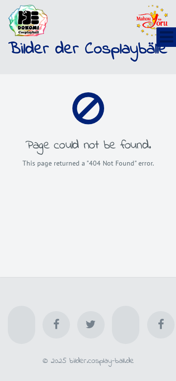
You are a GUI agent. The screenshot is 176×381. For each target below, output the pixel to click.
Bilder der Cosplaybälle (88, 49)
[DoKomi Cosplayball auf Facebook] (56, 325)
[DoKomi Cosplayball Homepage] (21, 325)
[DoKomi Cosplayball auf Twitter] (91, 325)
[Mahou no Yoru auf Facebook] (161, 325)
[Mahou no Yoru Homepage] (125, 325)
